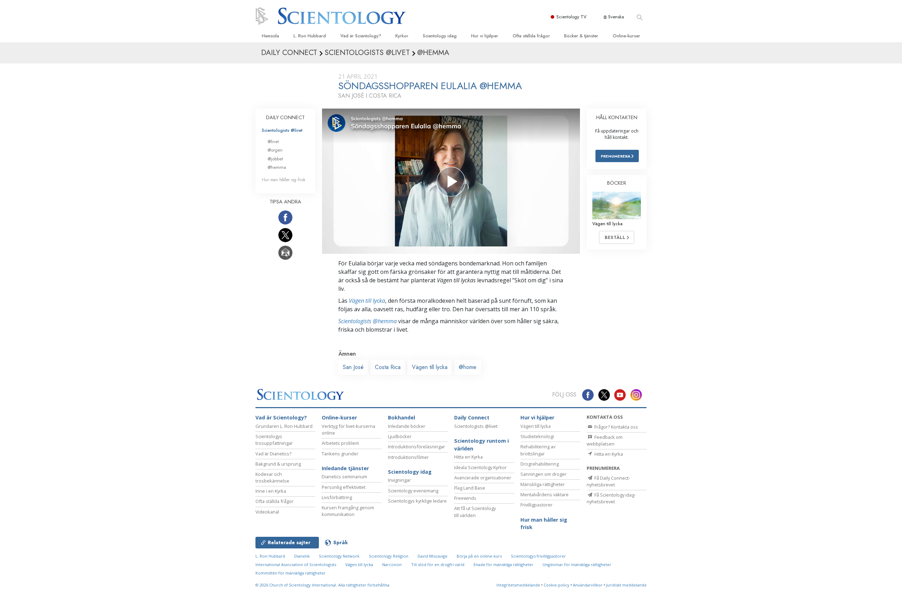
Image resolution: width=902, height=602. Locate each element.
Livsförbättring (337, 497)
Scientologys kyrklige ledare (417, 501)
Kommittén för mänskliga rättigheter (290, 573)
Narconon (392, 564)
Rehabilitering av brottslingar (537, 449)
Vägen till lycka (367, 301)
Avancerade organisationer (482, 477)
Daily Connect (471, 417)
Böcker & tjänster (581, 35)
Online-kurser (626, 35)
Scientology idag (440, 35)
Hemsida (270, 35)
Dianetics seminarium (344, 476)
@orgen (275, 150)
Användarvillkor (588, 585)
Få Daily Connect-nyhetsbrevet (608, 481)
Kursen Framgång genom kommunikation (348, 510)
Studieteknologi (537, 436)
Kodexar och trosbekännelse (272, 477)
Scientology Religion (388, 556)
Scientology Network (339, 556)
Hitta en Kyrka (468, 457)
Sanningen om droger (543, 474)
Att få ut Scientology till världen (475, 511)
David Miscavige (432, 556)
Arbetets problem (340, 443)
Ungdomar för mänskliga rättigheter (577, 564)
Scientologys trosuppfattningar (274, 439)
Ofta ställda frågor (531, 35)
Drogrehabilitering (539, 464)
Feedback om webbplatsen (605, 440)
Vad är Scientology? (360, 35)
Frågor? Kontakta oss (615, 427)
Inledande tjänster (345, 468)
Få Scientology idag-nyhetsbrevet (611, 498)
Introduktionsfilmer (408, 457)
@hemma (276, 167)
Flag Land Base (469, 488)
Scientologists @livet (282, 130)
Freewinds (465, 498)
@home (467, 367)
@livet (273, 141)
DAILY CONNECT (285, 117)
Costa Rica (388, 367)
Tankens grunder (340, 453)
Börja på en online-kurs (479, 556)
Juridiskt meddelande (626, 585)
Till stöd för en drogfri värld (437, 564)
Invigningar (399, 480)
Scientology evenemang (413, 490)
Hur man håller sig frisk (283, 179)
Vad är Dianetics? (273, 453)
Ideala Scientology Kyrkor (480, 467)
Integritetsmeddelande (518, 585)
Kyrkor (401, 35)
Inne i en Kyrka (270, 491)
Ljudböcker (400, 436)
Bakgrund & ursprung (278, 464)
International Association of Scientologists (295, 564)
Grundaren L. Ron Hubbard (284, 426)
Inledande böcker (406, 426)
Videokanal (267, 512)
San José (353, 367)
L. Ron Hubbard (310, 35)
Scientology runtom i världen (481, 444)
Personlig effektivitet (343, 487)
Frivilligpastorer (536, 505)
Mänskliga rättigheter (542, 484)
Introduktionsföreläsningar (416, 446)
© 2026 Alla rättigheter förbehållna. (322, 585)
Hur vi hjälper (484, 35)
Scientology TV (571, 16)
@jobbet (275, 158)
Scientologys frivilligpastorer (538, 556)
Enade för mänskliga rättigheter (503, 564)
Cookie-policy (556, 585)
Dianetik (302, 556)
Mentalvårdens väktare (544, 494)
